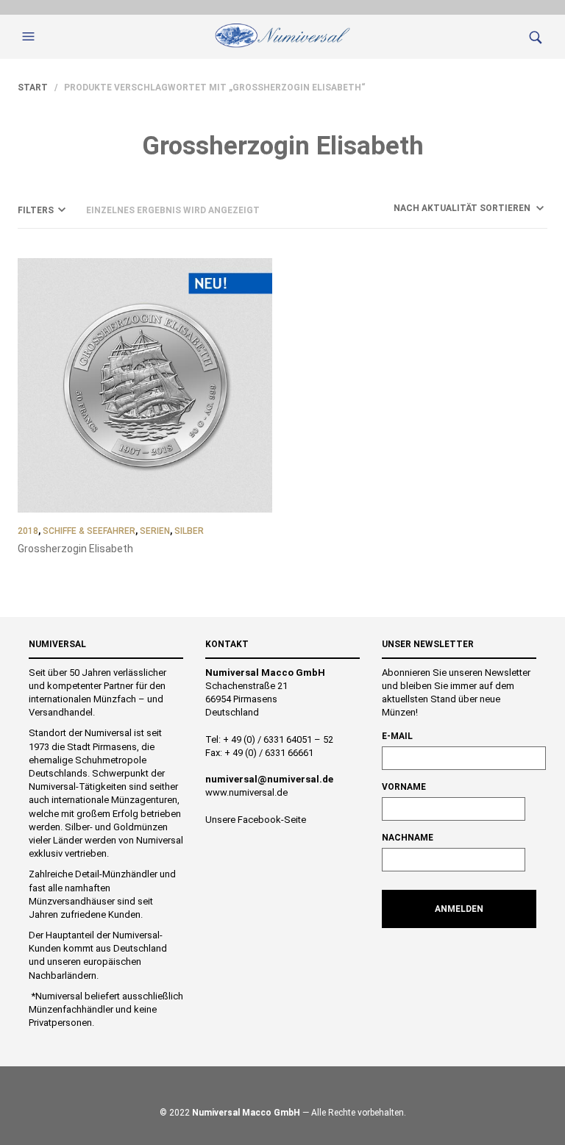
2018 (28, 531)
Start (33, 87)
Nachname (407, 837)
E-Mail (397, 736)
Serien (155, 531)
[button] (30, 37)
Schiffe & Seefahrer (89, 531)
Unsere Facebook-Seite (255, 819)
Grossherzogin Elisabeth (75, 548)
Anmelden (459, 909)
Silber (189, 531)
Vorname (404, 787)
